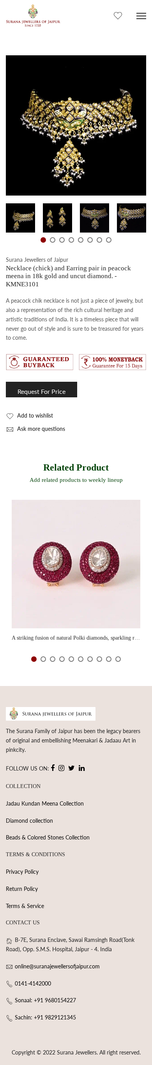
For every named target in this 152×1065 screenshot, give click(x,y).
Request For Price (41, 391)
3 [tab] (62, 240)
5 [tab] (80, 240)
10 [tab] (118, 659)
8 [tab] (108, 240)
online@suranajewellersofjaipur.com (57, 966)
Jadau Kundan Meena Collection (45, 803)
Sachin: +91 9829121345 (45, 1017)
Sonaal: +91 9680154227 (45, 1000)
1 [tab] (43, 240)
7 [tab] (99, 240)
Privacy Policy (22, 871)
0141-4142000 (33, 983)
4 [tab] (71, 240)
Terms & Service (25, 906)
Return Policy (22, 888)
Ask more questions (40, 428)
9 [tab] (108, 659)
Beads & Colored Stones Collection (48, 837)
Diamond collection (29, 820)
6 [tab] (90, 240)
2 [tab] (52, 240)
